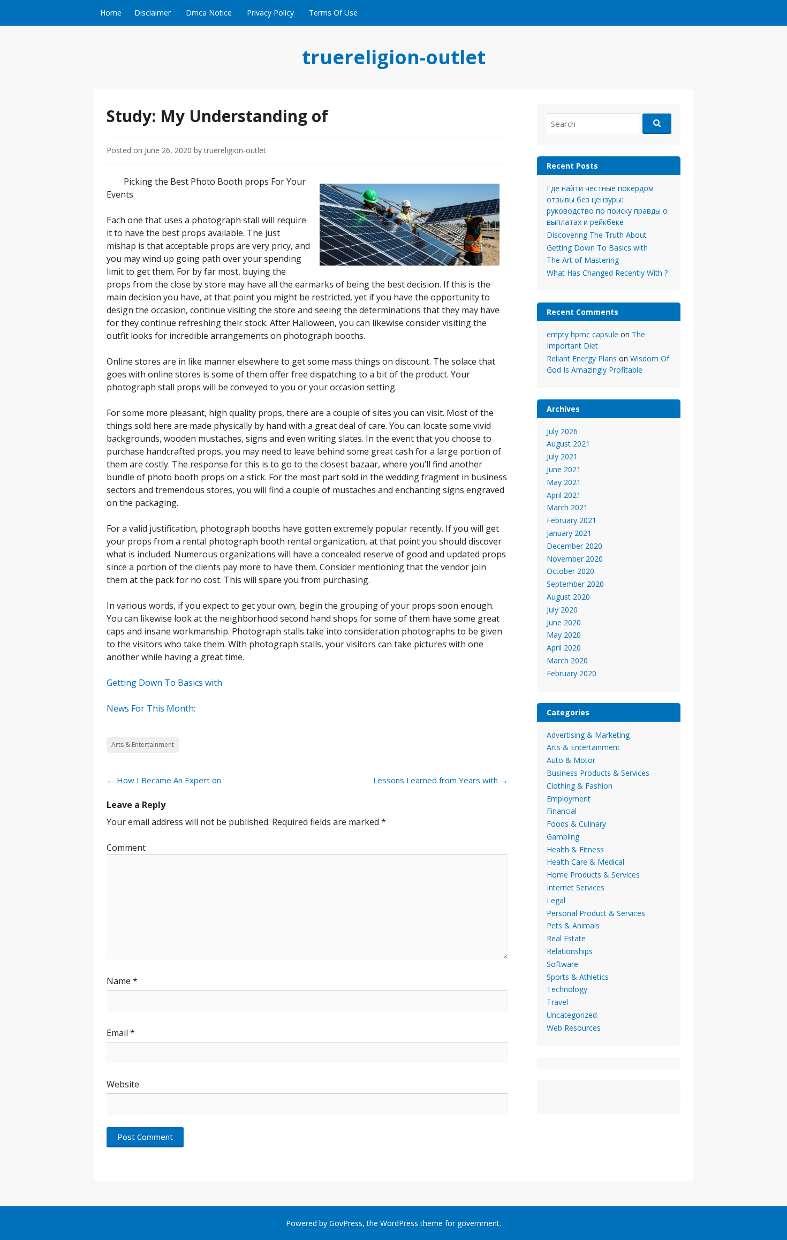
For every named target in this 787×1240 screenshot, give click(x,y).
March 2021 (567, 507)
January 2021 (569, 533)
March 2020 (567, 660)
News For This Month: (151, 708)
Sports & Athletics (578, 977)
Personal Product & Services (596, 913)
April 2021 (564, 495)
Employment (569, 798)
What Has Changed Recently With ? (607, 273)
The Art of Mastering (583, 260)
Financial (562, 811)
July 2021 (562, 456)
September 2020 (575, 584)
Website (123, 1084)
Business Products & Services (598, 773)
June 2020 (564, 622)
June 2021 (564, 469)
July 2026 (562, 431)
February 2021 (571, 520)
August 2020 (568, 597)
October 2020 (570, 571)
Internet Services (575, 887)
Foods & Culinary (576, 824)
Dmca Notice (209, 12)
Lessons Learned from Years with (440, 780)
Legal (556, 900)
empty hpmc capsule (582, 334)
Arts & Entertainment (142, 744)
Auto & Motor (571, 760)
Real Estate (566, 938)
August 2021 (568, 443)
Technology (567, 989)
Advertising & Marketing (588, 735)
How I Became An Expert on (164, 780)
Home (111, 12)
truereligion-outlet (394, 57)
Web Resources (574, 1028)
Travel (557, 1002)
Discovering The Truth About (597, 235)
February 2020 (571, 673)
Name (122, 981)
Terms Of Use (333, 12)
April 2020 (564, 647)
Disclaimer (152, 12)
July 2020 (562, 609)
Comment (126, 847)
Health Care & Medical (585, 862)
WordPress (399, 1223)
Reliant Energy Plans (582, 358)
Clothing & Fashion (579, 786)
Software (562, 964)
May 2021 (564, 482)
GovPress (345, 1223)
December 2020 (574, 546)
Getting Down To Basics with (164, 683)
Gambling (563, 836)
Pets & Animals (573, 925)
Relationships (570, 951)
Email (121, 1033)
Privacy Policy (270, 12)
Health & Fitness (575, 849)
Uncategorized (572, 1015)
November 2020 (575, 559)
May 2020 (564, 635)
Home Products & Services (593, 874)
